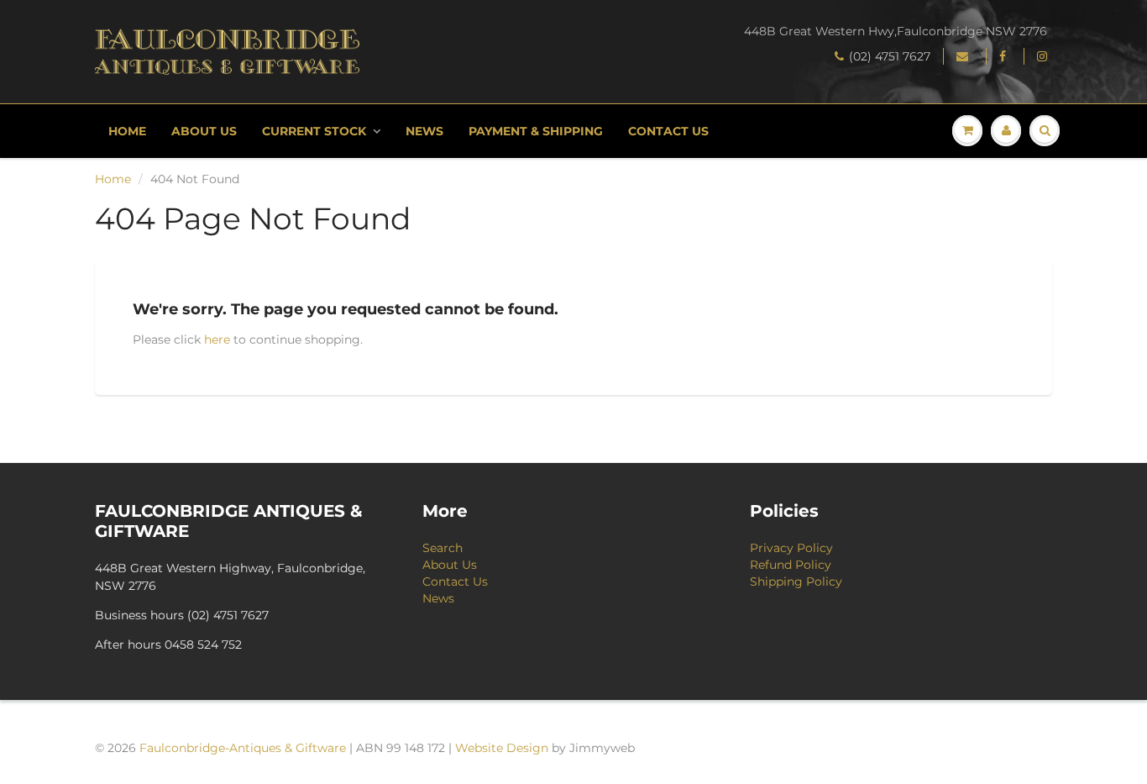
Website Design (501, 747)
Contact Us (668, 131)
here (217, 339)
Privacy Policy (791, 547)
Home (127, 131)
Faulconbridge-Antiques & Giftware (242, 747)
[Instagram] (1044, 56)
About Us (204, 131)
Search (442, 547)
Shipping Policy (796, 581)
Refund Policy (790, 564)
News (424, 131)
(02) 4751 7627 (889, 56)
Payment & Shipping (536, 131)
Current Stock (314, 131)
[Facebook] (1005, 56)
